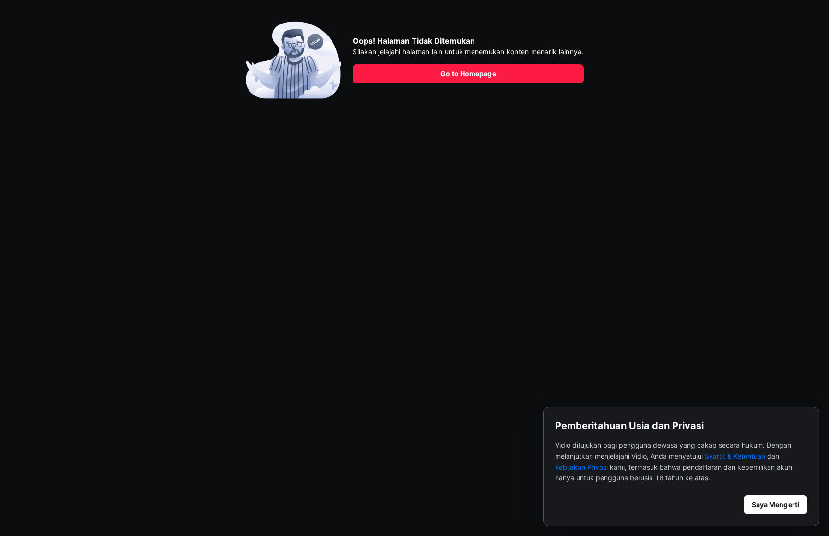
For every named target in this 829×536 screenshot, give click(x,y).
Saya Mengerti (775, 504)
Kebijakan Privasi (581, 467)
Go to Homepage (468, 74)
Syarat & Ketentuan (735, 456)
